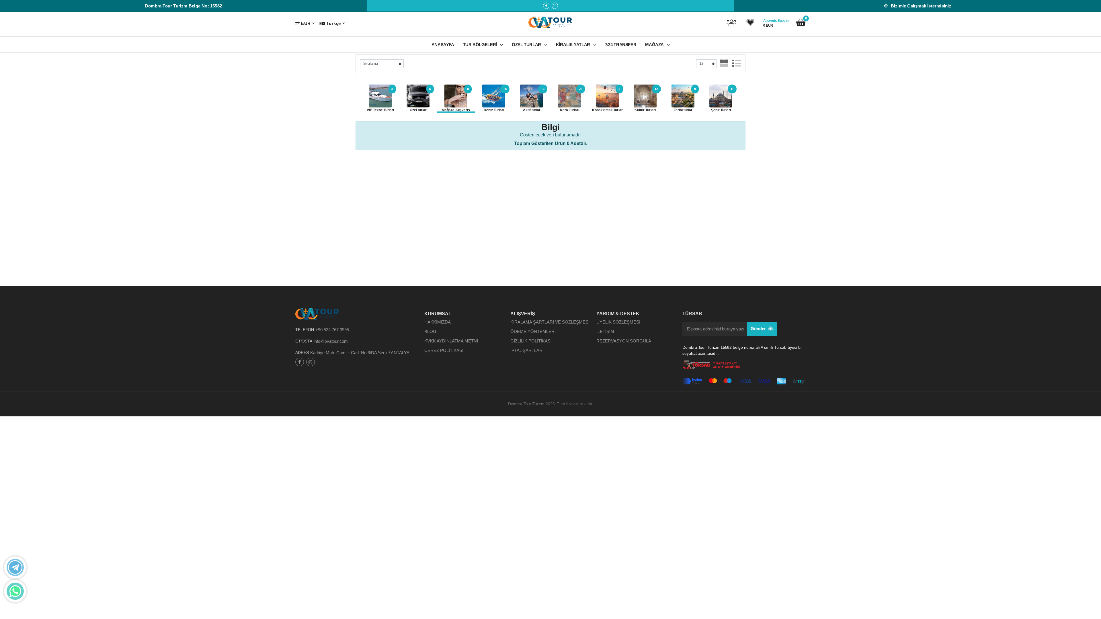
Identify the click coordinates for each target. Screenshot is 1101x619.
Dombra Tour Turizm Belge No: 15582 (183, 5)
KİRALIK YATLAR (573, 44)
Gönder (759, 328)
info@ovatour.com (331, 341)
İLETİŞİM (605, 331)
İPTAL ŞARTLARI (527, 350)
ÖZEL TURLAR (527, 44)
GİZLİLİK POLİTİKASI (531, 340)
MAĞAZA (654, 44)
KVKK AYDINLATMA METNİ (451, 340)
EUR (306, 23)
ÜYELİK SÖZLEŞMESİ (618, 322)
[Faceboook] (546, 6)
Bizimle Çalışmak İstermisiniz (920, 5)
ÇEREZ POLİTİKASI (443, 350)
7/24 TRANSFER (620, 44)
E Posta (303, 341)
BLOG (430, 331)
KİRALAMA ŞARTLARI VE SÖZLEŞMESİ (549, 322)
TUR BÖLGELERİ (480, 44)
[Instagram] (555, 6)
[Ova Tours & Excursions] (550, 22)
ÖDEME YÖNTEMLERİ (533, 331)
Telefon (304, 329)
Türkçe (333, 23)
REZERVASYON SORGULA (623, 340)
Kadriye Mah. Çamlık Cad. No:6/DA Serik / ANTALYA (359, 352)
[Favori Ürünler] (750, 23)
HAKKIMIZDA (437, 322)
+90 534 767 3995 (332, 329)
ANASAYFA (443, 44)
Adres (302, 352)
